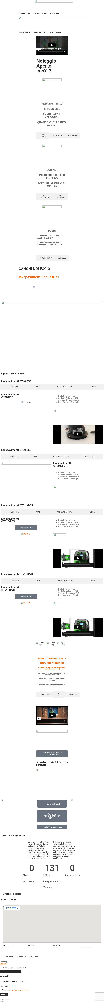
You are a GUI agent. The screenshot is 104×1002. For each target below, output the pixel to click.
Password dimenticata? (20, 990)
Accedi (4, 994)
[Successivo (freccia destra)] (3, 1001)
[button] (38, 644)
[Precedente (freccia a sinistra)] (1, 1001)
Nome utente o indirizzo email (12, 981)
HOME (9, 956)
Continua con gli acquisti (10, 971)
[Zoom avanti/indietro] (1, 999)
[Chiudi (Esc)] (8, 999)
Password (4, 986)
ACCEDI (34, 956)
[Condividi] (6, 999)
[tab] (42, 135)
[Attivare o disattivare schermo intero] (3, 999)
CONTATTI (21, 956)
